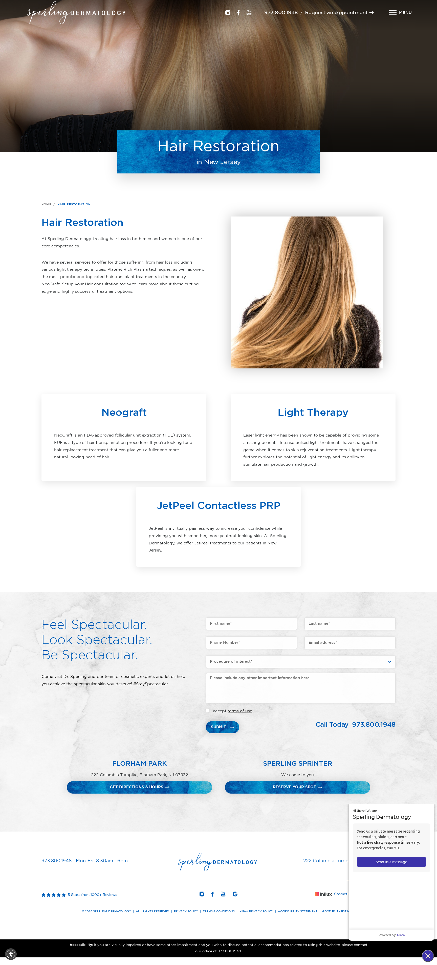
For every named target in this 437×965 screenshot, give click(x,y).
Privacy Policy (186, 911)
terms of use (240, 711)
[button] (11, 954)
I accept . (231, 711)
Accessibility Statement (297, 911)
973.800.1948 (281, 12)
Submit (218, 727)
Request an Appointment (336, 12)
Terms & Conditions (219, 911)
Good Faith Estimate (338, 911)
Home (46, 204)
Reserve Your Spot (294, 787)
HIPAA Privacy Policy (256, 911)
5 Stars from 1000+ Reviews (91, 895)
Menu (405, 13)
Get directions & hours (136, 787)
